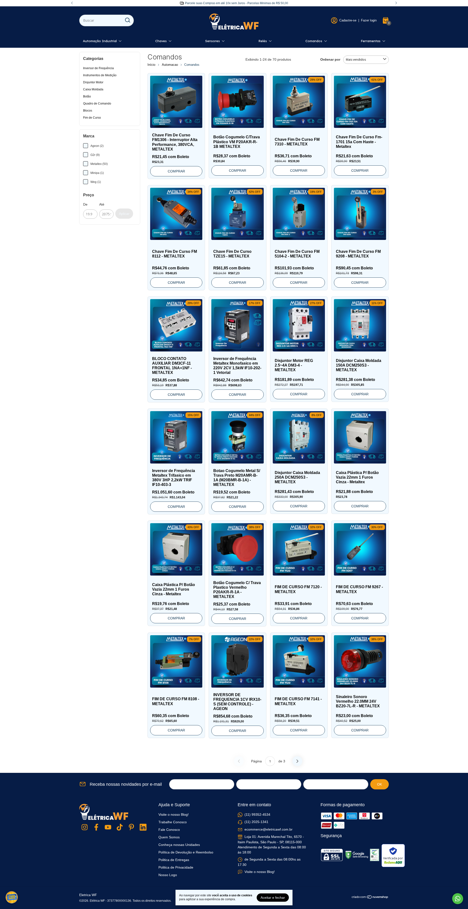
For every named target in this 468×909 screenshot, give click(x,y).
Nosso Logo (167, 875)
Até (101, 204)
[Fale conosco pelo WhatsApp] (457, 898)
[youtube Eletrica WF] (108, 827)
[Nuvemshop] (370, 898)
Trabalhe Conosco (172, 822)
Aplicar (124, 214)
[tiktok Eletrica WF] (119, 827)
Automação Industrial (100, 41)
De (85, 204)
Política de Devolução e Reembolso (185, 852)
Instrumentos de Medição (100, 75)
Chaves (161, 41)
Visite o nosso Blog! (173, 814)
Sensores (212, 41)
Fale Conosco (169, 830)
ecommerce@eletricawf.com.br (268, 829)
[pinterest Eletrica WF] (131, 827)
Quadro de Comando (97, 103)
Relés (262, 41)
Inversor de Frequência (98, 68)
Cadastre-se (347, 20)
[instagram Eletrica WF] (84, 827)
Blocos (87, 110)
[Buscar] (127, 20)
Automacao (170, 64)
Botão (87, 96)
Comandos (313, 41)
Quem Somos (169, 837)
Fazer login (369, 20)
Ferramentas (370, 41)
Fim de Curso (92, 117)
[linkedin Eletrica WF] (143, 827)
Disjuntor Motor (93, 82)
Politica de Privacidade (175, 867)
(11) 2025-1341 (256, 822)
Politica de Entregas (173, 860)
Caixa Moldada (93, 89)
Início (151, 64)
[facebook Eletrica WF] (96, 827)
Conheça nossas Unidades (179, 845)
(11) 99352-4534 (257, 814)
